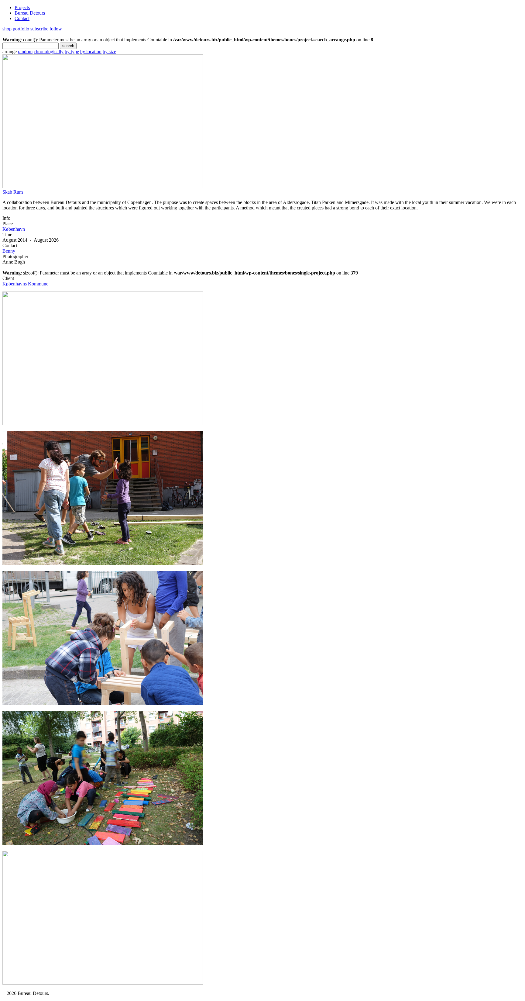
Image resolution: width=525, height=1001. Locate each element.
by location (90, 51)
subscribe (39, 28)
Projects (22, 7)
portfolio (21, 28)
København (13, 229)
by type (72, 51)
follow (56, 28)
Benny (8, 251)
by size (109, 51)
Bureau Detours (30, 13)
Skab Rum (12, 192)
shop (7, 28)
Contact (22, 18)
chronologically (48, 51)
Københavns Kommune (25, 283)
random (25, 51)
